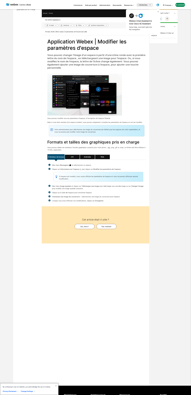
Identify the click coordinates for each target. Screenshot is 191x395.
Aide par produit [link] (91, 5)
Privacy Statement (9, 391)
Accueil (45, 13)
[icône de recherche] (138, 5)
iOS (72, 157)
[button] (157, 5)
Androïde (87, 157)
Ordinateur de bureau (56, 157)
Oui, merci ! (84, 226)
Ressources (128, 5)
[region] (29, 389)
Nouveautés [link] (117, 5)
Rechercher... (143, 5)
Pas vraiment (106, 226)
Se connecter (180, 5)
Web (102, 157)
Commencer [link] (78, 5)
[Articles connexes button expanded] (175, 27)
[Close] (56, 386)
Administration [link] (104, 5)
